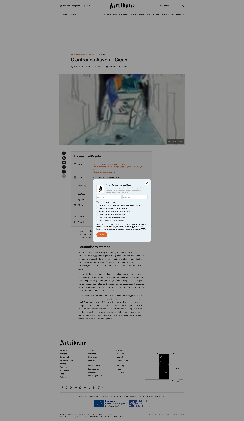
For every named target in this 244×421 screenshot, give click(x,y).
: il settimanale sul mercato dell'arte (113, 208)
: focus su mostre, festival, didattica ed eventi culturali (119, 205)
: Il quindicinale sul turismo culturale (112, 218)
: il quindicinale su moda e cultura (112, 215)
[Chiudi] (147, 183)
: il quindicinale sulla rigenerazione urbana (115, 211)
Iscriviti (102, 235)
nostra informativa (126, 226)
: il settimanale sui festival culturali (111, 221)
